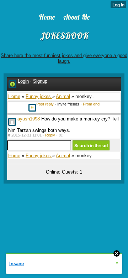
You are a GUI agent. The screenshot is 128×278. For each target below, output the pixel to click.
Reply (50, 135)
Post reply (45, 104)
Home (14, 96)
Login (23, 81)
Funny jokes (39, 96)
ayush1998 (28, 119)
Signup (40, 81)
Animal (63, 96)
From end (91, 104)
